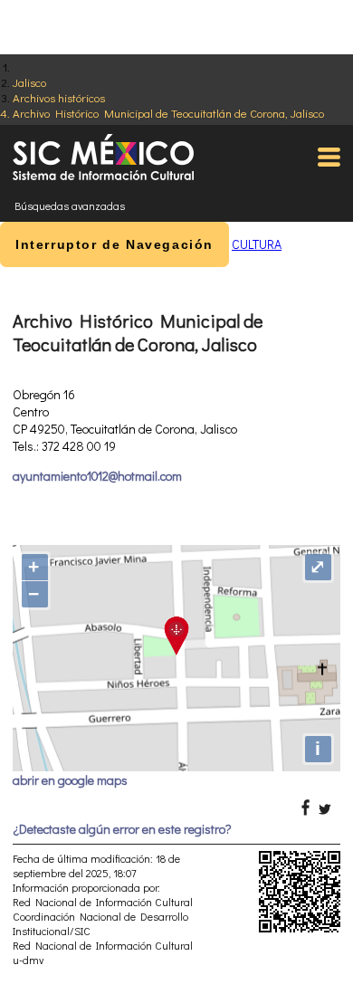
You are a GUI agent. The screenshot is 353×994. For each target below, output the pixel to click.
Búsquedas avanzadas (69, 205)
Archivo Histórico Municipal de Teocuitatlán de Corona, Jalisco (168, 112)
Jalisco (29, 82)
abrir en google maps (70, 780)
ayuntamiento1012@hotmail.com (97, 475)
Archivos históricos (59, 97)
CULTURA (256, 244)
